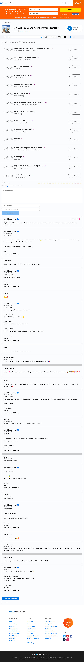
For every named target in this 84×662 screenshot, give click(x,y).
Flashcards (12, 626)
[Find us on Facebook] (71, 636)
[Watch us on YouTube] (67, 636)
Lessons (19, 3)
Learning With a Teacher (51, 635)
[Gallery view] (64, 37)
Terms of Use (31, 17)
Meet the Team (31, 626)
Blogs (28, 640)
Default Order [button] (51, 37)
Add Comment (10, 213)
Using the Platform (50, 631)
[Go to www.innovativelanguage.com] (42, 654)
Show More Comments (10, 598)
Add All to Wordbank (28, 42)
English (73, 37)
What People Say (31, 628)
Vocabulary (26, 3)
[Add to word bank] (69, 49)
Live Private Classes (14, 631)
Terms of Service (58, 658)
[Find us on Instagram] (67, 639)
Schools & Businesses (33, 638)
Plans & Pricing (31, 631)
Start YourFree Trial (77, 3)
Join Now (70, 9)
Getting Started (49, 624)
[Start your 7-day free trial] (68, 623)
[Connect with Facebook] (76, 14)
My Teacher (34, 3)
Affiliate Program (31, 643)
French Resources (14, 635)
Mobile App (12, 640)
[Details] (76, 49)
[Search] (25, 37)
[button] (63, 3)
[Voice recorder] (11, 49)
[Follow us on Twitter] (64, 636)
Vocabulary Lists (13, 628)
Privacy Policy (37, 17)
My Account (48, 628)
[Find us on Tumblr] (64, 639)
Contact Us (48, 638)
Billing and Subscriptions (51, 626)
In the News (30, 633)
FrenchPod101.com (52, 657)
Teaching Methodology (51, 633)
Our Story (29, 624)
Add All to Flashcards (11, 42)
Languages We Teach (33, 635)
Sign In (68, 3)
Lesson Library (13, 624)
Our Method (30, 621)
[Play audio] (7, 49)
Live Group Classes (14, 633)
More (40, 3)
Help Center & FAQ (50, 621)
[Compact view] (59, 37)
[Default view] (62, 37)
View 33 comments (24, 31)
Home (10, 621)
